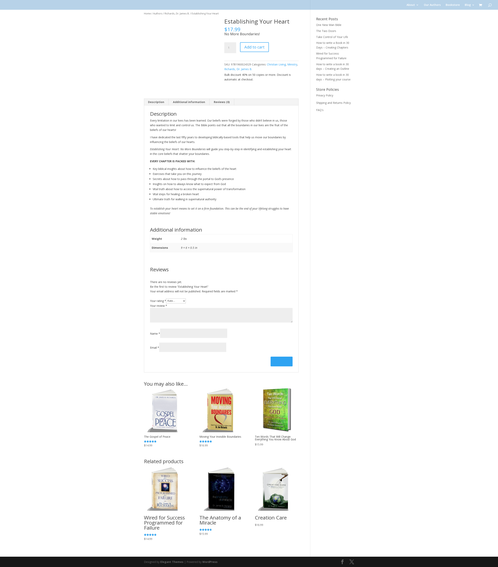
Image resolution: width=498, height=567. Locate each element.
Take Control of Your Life (332, 37)
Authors (157, 13)
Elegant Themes (171, 562)
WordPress (209, 562)
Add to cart (254, 47)
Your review (158, 306)
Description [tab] (156, 102)
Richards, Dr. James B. (177, 13)
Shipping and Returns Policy (333, 103)
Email (154, 347)
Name (155, 333)
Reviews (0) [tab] (222, 102)
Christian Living (276, 64)
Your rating (158, 300)
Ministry (292, 64)
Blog (468, 5)
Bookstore (453, 5)
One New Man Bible (328, 25)
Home (147, 13)
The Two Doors (326, 31)
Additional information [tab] (189, 102)
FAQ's (320, 110)
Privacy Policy (324, 95)
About (411, 5)
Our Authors (432, 5)
